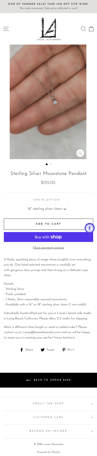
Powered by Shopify (48, 452)
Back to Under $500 (51, 380)
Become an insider (48, 431)
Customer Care (48, 417)
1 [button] (47, 164)
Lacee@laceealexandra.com (41, 332)
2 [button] (51, 165)
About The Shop (48, 403)
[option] (48, 6)
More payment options (48, 247)
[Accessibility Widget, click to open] (90, 228)
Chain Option (46, 200)
